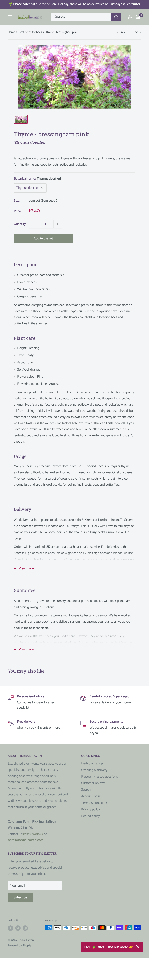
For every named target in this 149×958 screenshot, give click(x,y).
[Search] (116, 17)
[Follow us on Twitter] (18, 928)
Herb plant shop (92, 763)
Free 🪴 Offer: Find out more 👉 (108, 946)
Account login (90, 796)
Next (135, 32)
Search (86, 789)
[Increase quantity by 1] (58, 224)
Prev (122, 32)
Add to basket (43, 238)
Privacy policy (90, 809)
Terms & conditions (94, 803)
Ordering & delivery (94, 770)
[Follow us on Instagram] (25, 928)
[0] (138, 17)
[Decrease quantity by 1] (33, 224)
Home (11, 32)
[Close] (137, 946)
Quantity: (20, 224)
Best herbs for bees (30, 32)
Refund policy (90, 816)
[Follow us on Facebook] (10, 928)
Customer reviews (93, 783)
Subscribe (20, 897)
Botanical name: (37, 178)
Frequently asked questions (99, 776)
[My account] (130, 17)
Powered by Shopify (19, 945)
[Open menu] (10, 16)
